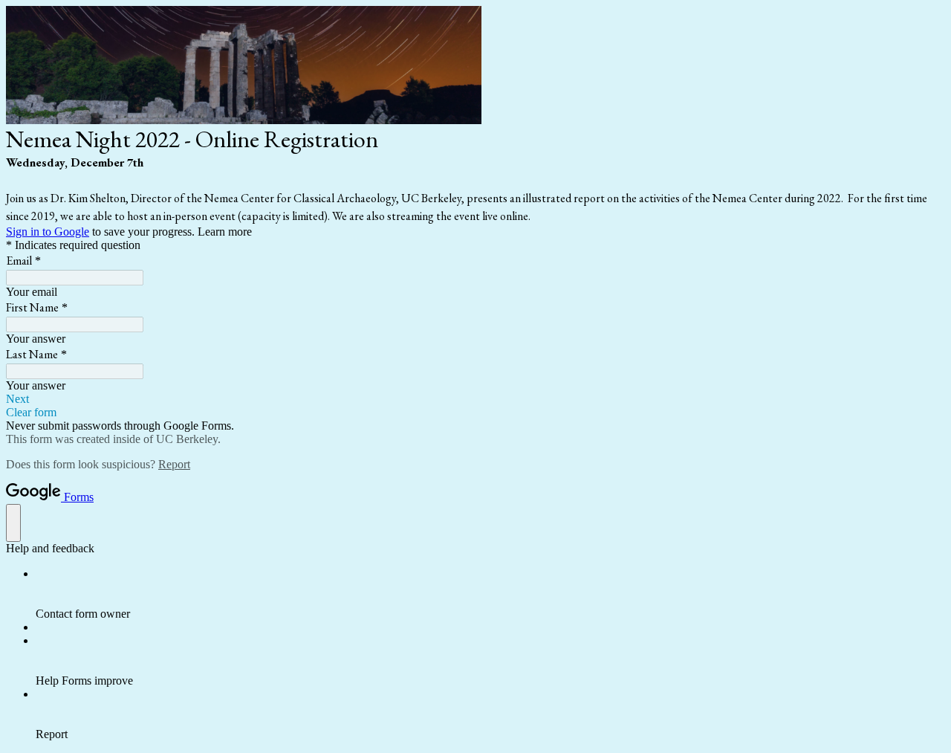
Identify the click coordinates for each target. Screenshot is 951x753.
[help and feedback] (13, 523)
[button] (475, 399)
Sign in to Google (47, 231)
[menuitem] (490, 594)
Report (174, 464)
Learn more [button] (225, 231)
